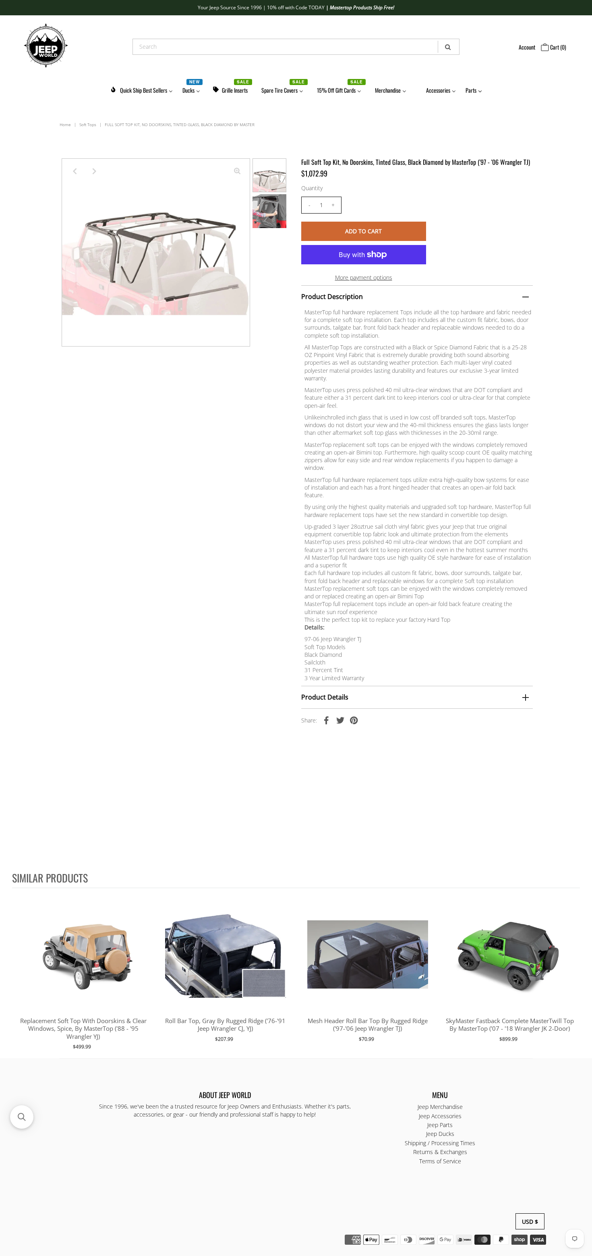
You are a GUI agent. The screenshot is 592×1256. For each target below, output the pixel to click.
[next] (572, 972)
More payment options (363, 277)
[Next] (94, 171)
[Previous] (74, 171)
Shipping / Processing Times (440, 1143)
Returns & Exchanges (440, 1152)
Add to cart (83, 963)
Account (527, 47)
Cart (557, 47)
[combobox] (295, 47)
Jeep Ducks (440, 1134)
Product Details (324, 697)
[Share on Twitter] (340, 720)
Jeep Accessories (440, 1116)
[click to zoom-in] (237, 171)
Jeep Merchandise (440, 1107)
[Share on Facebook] (327, 720)
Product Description (332, 296)
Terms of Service (440, 1161)
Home (65, 124)
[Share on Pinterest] (354, 720)
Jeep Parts (440, 1125)
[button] (21, 1117)
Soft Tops (87, 124)
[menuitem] (141, 89)
